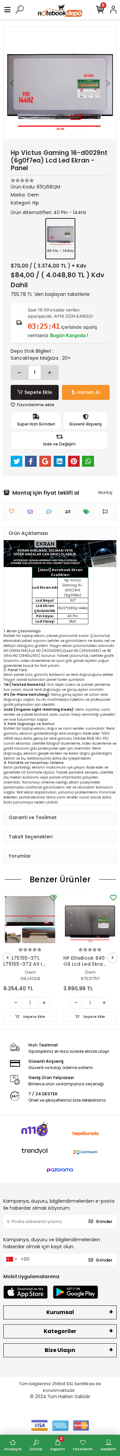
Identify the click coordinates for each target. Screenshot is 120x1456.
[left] (7, 958)
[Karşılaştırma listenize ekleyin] (69, 512)
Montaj (105, 492)
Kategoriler (60, 1331)
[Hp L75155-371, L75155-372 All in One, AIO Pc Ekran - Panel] (30, 919)
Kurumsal (60, 1312)
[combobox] (11, 1259)
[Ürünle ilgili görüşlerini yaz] (50, 512)
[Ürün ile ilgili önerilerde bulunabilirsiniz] (107, 512)
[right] (112, 958)
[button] (12, 83)
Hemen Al (88, 392)
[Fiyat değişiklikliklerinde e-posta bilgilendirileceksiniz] (88, 512)
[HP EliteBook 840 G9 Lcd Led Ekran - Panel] (90, 919)
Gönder (104, 1221)
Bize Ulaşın (60, 1350)
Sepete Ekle (38, 392)
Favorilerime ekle (35, 405)
